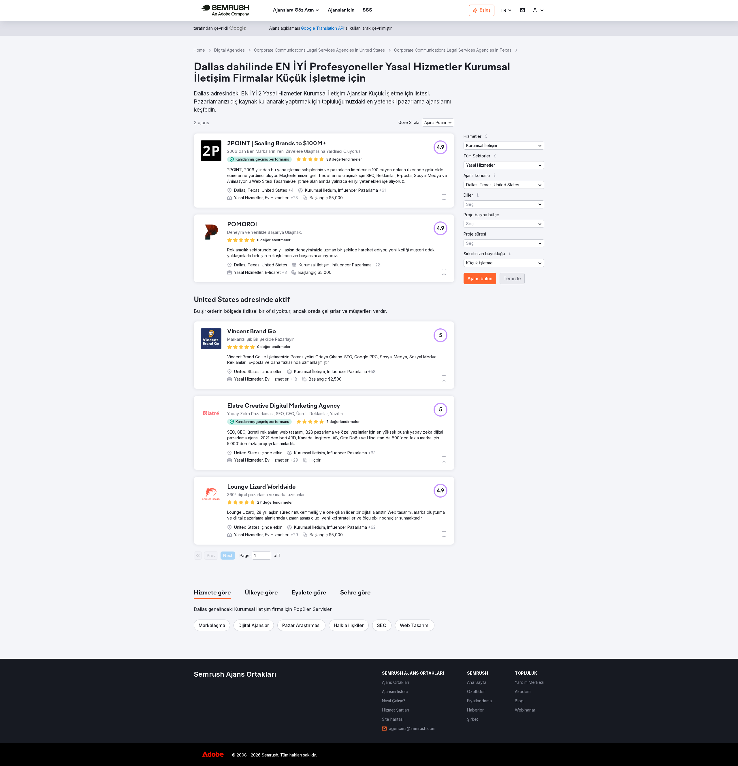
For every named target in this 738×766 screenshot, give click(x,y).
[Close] (470, 313)
